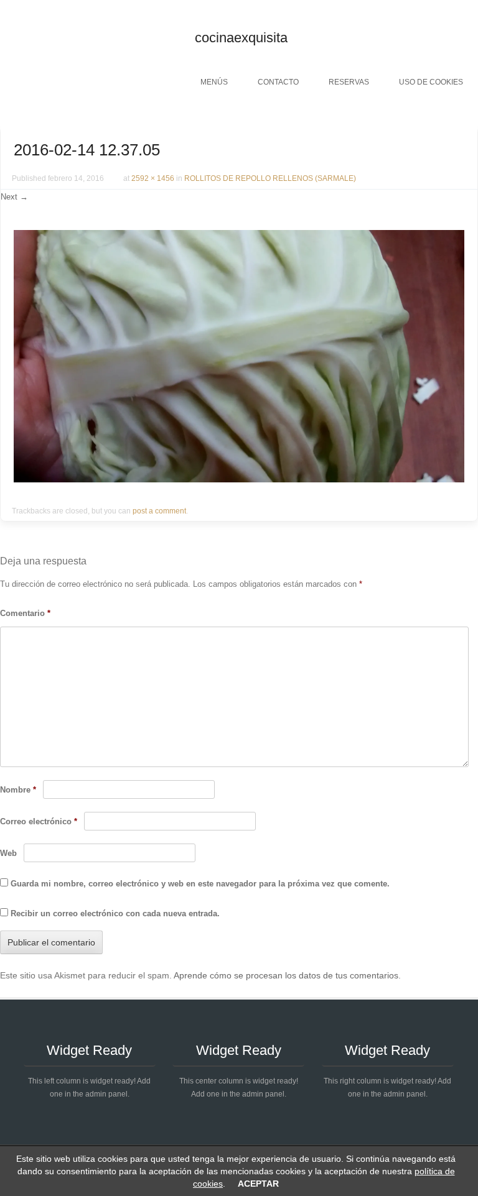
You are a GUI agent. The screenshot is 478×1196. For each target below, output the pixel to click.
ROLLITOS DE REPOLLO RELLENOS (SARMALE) (270, 178)
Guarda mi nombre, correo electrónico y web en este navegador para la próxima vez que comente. (200, 883)
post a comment (159, 511)
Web (8, 853)
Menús (214, 82)
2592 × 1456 (152, 178)
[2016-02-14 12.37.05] (239, 479)
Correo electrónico (38, 821)
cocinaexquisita (241, 37)
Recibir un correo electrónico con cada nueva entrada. (115, 913)
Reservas (349, 82)
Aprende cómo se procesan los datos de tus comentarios (286, 975)
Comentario (25, 613)
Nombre (18, 789)
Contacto (278, 82)
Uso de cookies (431, 82)
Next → (14, 196)
